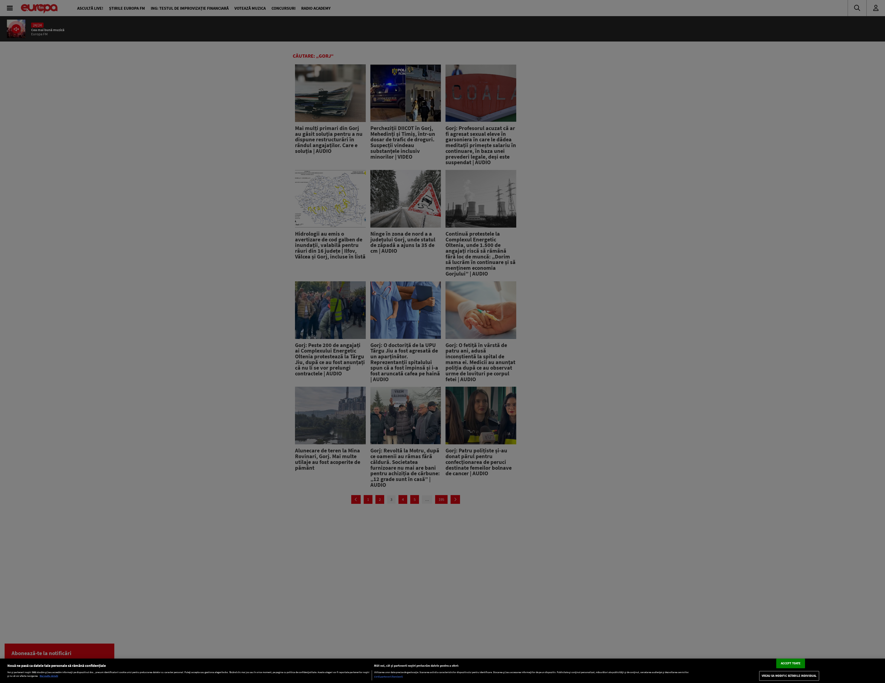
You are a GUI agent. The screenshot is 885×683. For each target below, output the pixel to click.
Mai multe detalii (49, 676)
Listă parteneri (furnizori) (388, 676)
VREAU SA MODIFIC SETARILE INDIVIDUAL (789, 676)
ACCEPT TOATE (791, 663)
